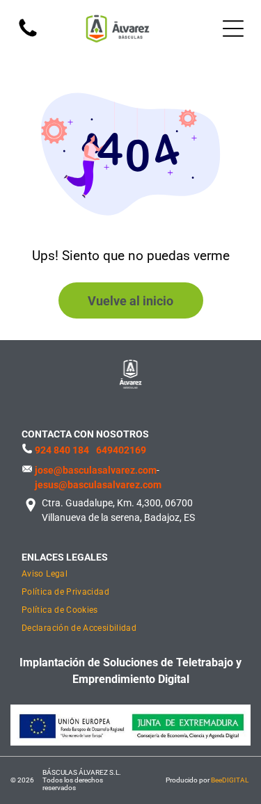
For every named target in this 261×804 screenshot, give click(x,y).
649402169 (121, 450)
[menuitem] (108, 575)
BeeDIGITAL (229, 780)
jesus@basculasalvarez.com (98, 484)
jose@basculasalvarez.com (96, 470)
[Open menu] (233, 28)
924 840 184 (62, 450)
